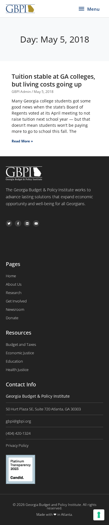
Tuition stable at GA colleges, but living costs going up (53, 80)
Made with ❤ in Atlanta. (54, 514)
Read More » (22, 141)
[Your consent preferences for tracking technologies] (98, 514)
